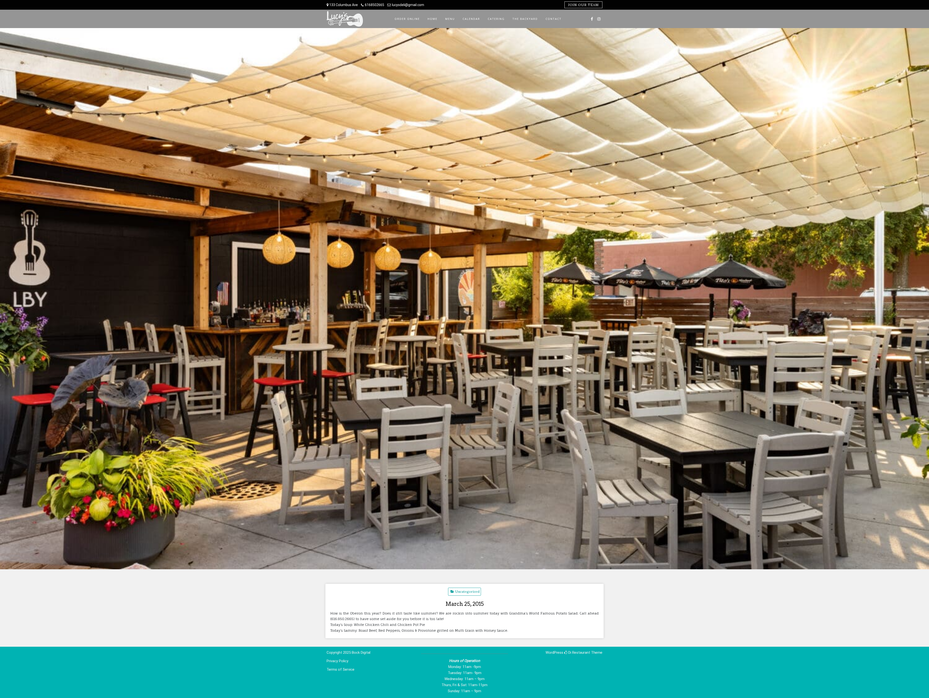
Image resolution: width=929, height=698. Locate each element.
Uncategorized (467, 591)
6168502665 (374, 5)
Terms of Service (340, 669)
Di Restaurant (578, 652)
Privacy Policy (337, 661)
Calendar (471, 19)
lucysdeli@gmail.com (408, 5)
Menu (450, 19)
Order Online (407, 19)
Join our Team (583, 5)
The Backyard (525, 19)
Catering (496, 19)
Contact (554, 19)
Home (432, 19)
